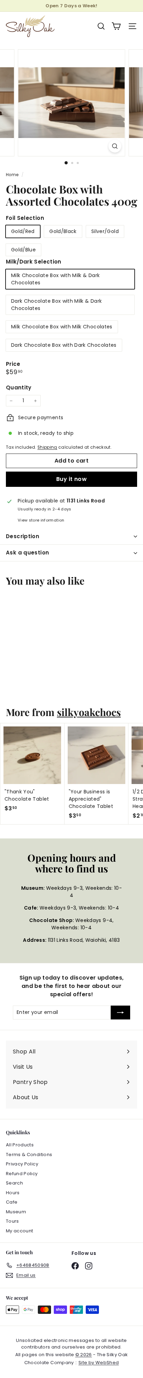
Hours (13, 1192)
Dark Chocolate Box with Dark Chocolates (64, 345)
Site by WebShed (98, 1362)
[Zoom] (115, 146)
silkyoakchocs (89, 711)
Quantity (19, 387)
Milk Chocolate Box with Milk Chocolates (61, 326)
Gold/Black (63, 231)
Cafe (11, 1202)
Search (14, 1183)
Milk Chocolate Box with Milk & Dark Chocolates (55, 279)
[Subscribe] (120, 1012)
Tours (12, 1221)
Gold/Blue (23, 249)
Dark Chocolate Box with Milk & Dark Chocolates (56, 305)
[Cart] (116, 26)
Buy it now (71, 479)
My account (19, 1231)
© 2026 (83, 1354)
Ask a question (27, 552)
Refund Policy (22, 1173)
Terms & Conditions (29, 1154)
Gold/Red (23, 231)
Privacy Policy (22, 1164)
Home (13, 175)
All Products (20, 1145)
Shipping (47, 447)
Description (22, 536)
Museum (16, 1211)
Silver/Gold (105, 231)
